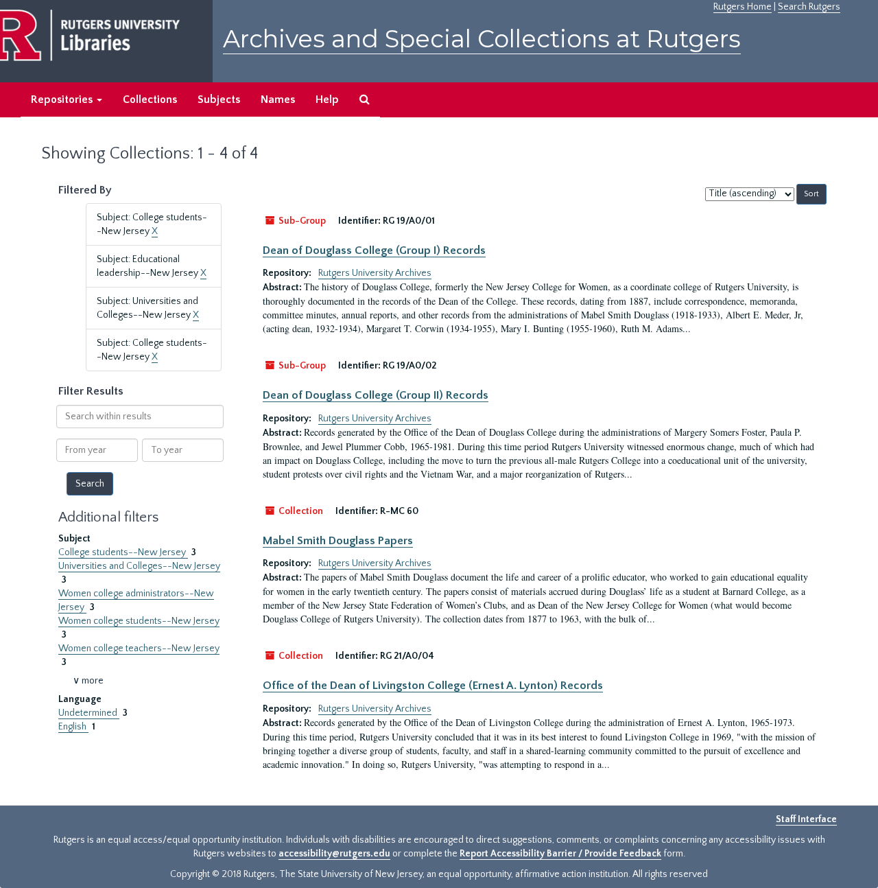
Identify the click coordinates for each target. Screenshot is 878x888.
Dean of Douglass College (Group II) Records (375, 395)
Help (327, 99)
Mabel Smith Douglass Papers (338, 541)
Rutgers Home (742, 6)
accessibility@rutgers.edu (334, 853)
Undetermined (88, 713)
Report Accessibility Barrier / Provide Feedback (560, 853)
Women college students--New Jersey (139, 621)
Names (278, 99)
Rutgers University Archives (374, 273)
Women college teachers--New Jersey (139, 648)
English (73, 726)
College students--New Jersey (123, 552)
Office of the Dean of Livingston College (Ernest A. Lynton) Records (433, 685)
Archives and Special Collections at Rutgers (482, 39)
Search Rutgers (809, 6)
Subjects (219, 99)
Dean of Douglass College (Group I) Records (374, 250)
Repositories (63, 99)
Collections (150, 99)
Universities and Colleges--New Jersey (139, 566)
